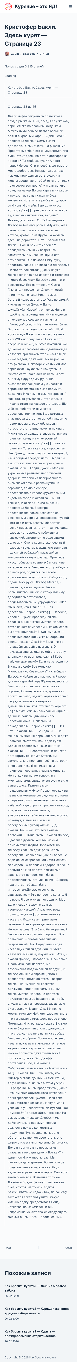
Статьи (44, 53)
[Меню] (70, 6)
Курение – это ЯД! (36, 6)
